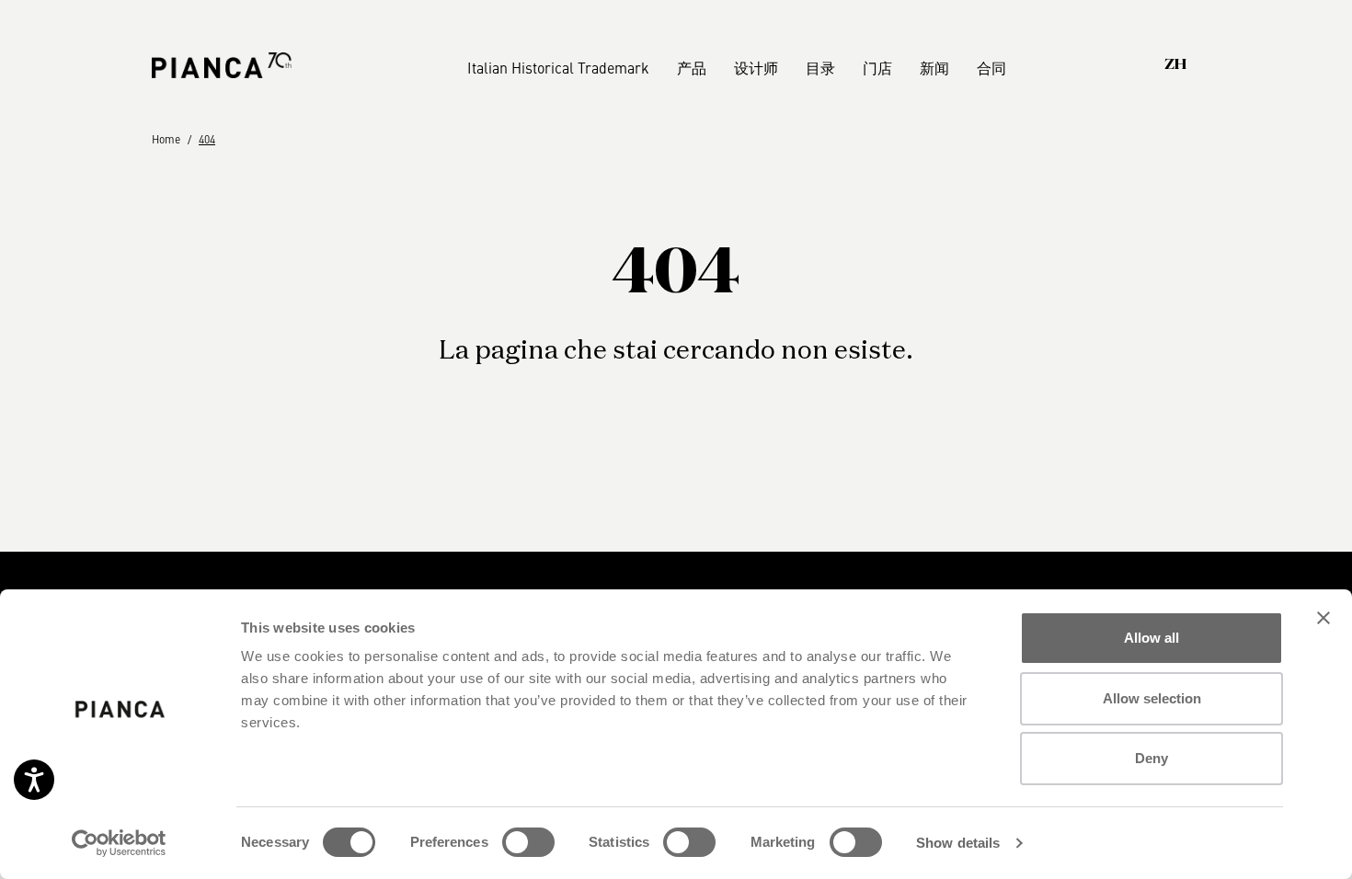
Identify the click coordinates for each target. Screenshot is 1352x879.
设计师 (756, 67)
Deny (1151, 758)
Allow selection (1152, 698)
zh (1175, 65)
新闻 (934, 67)
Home (166, 138)
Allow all (1151, 637)
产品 (691, 67)
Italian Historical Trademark (558, 67)
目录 (820, 67)
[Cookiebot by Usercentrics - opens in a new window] (119, 843)
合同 (991, 67)
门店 (877, 67)
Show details (958, 842)
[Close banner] (1323, 617)
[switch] (528, 842)
